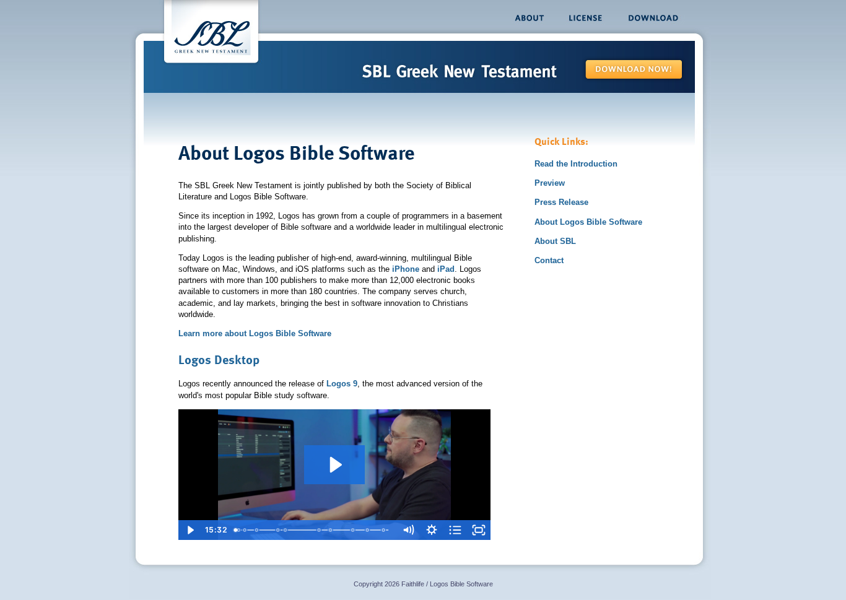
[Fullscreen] (479, 530)
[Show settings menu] (431, 530)
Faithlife (412, 584)
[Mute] (408, 530)
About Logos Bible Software (588, 222)
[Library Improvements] (354, 530)
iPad (446, 269)
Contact (549, 260)
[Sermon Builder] (256, 530)
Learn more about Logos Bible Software (254, 333)
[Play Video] (190, 530)
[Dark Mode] (238, 530)
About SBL (555, 241)
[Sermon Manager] (285, 530)
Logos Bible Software (461, 584)
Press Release (561, 202)
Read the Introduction (575, 163)
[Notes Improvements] (245, 530)
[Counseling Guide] (331, 530)
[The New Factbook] (320, 530)
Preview (549, 183)
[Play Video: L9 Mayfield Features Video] (334, 464)
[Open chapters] (455, 530)
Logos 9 (341, 383)
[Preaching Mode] (278, 530)
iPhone (405, 269)
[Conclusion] (385, 530)
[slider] (312, 530)
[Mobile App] (369, 530)
